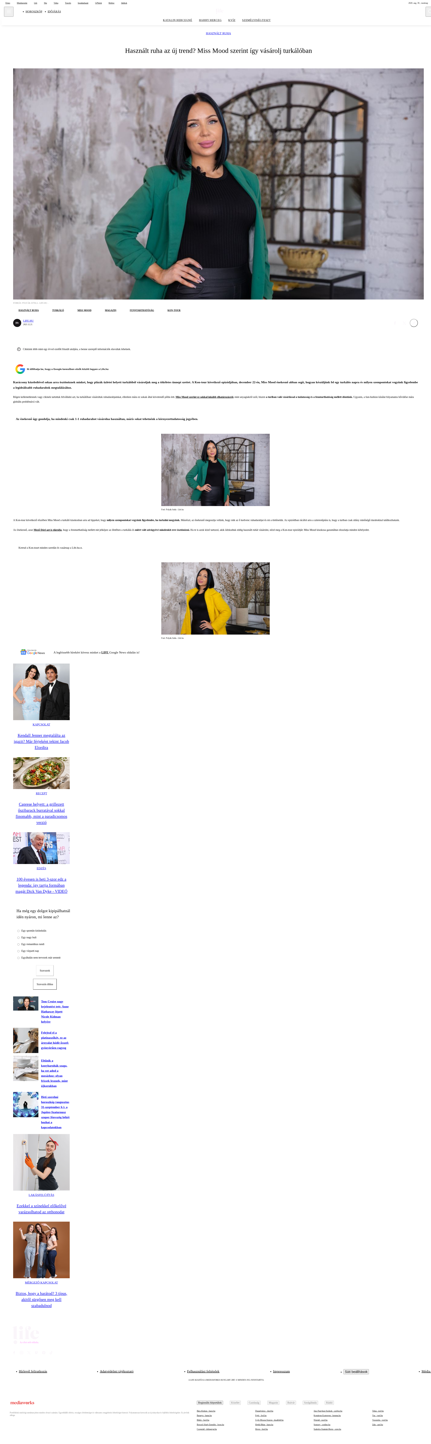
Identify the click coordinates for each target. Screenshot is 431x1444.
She (45, 3)
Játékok (124, 3)
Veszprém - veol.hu (380, 1420)
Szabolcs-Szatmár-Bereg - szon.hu (327, 1429)
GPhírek (98, 3)
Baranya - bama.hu (204, 1415)
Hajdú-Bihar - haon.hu (264, 1424)
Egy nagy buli (28, 937)
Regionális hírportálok (210, 1402)
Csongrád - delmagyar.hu (207, 1429)
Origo (7, 3)
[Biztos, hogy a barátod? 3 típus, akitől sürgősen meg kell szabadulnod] (41, 1250)
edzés (41, 868)
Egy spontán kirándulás (33, 930)
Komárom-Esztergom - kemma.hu (327, 1415)
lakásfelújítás (41, 1195)
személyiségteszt (256, 20)
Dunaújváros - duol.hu (264, 1411)
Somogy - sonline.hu (322, 1424)
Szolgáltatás (310, 1402)
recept (41, 793)
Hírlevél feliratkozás (33, 1371)
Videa (56, 3)
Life (35, 3)
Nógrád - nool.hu (320, 1420)
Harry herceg (210, 20)
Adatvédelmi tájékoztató (117, 1371)
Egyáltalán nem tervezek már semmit (40, 957)
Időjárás (54, 11)
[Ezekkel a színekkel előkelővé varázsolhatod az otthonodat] (41, 1162)
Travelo (68, 3)
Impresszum (281, 1371)
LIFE (105, 652)
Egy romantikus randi (32, 944)
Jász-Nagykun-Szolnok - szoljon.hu (328, 1411)
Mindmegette (22, 3)
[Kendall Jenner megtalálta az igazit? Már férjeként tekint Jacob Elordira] (41, 692)
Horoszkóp (34, 11)
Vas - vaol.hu (377, 1415)
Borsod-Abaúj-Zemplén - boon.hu (210, 1424)
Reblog (111, 3)
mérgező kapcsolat (41, 1282)
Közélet (235, 1402)
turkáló (58, 310)
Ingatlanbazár (83, 3)
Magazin (273, 1402)
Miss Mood (84, 310)
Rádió (329, 1402)
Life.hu (28, 320)
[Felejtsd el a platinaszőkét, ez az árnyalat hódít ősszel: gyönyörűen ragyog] (25, 1040)
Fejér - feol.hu (261, 1415)
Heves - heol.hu (261, 1429)
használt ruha (218, 33)
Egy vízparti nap (30, 950)
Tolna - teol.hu (378, 1411)
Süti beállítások (356, 1372)
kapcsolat (41, 724)
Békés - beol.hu (203, 1420)
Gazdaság (254, 1402)
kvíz (231, 20)
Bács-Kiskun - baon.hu (206, 1411)
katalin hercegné (177, 20)
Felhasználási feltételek (203, 1371)
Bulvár (291, 1402)
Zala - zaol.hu (377, 1424)
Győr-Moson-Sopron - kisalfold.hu (269, 1420)
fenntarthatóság (142, 310)
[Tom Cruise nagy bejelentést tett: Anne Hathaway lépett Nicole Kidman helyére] (25, 1003)
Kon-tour (174, 310)
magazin (110, 310)
